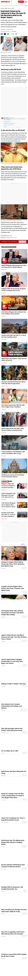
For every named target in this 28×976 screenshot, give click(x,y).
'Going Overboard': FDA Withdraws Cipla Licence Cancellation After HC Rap (13, 452)
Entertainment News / (9, 5)
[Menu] (26, 2)
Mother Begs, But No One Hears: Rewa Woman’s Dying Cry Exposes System (12, 429)
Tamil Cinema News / (19, 5)
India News (3, 316)
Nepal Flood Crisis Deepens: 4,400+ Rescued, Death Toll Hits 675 (14, 359)
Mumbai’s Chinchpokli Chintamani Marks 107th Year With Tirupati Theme (13, 383)
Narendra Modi (14, 61)
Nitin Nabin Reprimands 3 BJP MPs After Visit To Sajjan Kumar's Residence (13, 406)
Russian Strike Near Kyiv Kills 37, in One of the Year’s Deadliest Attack (13, 336)
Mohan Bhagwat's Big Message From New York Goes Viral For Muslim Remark (13, 266)
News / (2, 5)
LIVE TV (21, 1)
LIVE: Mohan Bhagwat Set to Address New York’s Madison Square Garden (13, 313)
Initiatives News (4, 386)
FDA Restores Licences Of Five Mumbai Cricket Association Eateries (12, 476)
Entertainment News (5, 31)
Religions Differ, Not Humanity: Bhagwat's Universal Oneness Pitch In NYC (13, 289)
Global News (4, 269)
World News (3, 339)
